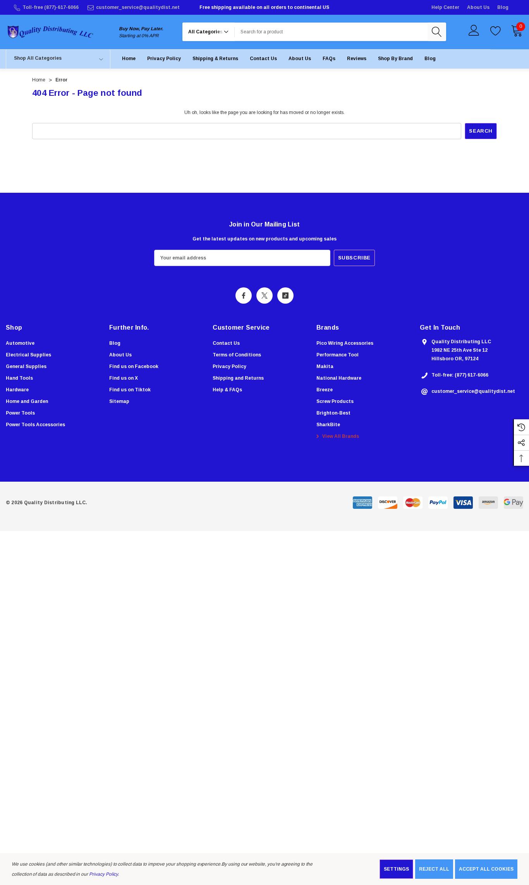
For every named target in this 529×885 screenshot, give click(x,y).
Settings (396, 869)
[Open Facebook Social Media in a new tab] (243, 295)
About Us (478, 7)
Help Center (445, 7)
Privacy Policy (103, 874)
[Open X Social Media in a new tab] (264, 295)
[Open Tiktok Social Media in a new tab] (285, 295)
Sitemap (119, 401)
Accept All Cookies (486, 869)
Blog (502, 7)
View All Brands (340, 436)
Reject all (434, 869)
